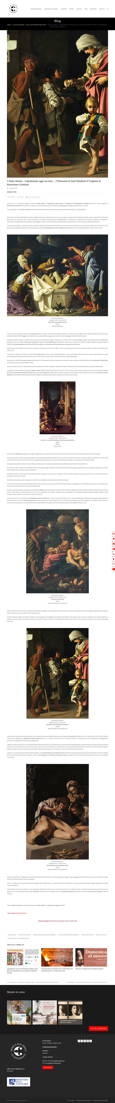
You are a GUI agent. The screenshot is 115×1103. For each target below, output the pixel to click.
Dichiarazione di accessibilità (100, 1100)
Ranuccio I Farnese (101, 934)
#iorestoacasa (12, 934)
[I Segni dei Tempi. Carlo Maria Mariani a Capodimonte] (19, 1012)
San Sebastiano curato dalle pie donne (18, 938)
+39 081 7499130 (47, 1057)
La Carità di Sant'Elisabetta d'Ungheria (68, 934)
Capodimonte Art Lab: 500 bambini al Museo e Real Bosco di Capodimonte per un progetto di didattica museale (22, 971)
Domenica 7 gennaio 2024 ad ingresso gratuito (89, 969)
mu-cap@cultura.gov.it (57, 1061)
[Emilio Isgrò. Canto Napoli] (45, 1012)
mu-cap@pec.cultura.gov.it (53, 1063)
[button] (107, 9)
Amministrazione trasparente (84, 1100)
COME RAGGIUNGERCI (49, 1047)
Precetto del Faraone (87, 934)
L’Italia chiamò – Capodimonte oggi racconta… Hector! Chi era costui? (86, 982)
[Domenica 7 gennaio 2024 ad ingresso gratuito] (91, 957)
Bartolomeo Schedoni (24, 934)
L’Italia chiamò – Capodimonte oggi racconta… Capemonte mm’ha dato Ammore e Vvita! (34, 982)
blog (62, 921)
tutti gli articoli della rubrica (18, 913)
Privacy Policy (71, 1100)
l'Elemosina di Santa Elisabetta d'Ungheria (44, 934)
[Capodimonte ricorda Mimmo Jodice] (70, 1012)
